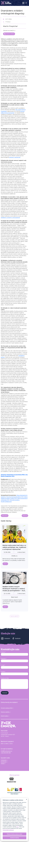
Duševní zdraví (9, 33)
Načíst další (14, 616)
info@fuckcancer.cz (6, 751)
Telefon (3, 671)
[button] (26, 3)
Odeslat (4, 693)
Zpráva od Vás (5, 678)
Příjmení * (3, 658)
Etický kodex (4, 716)
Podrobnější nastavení (8, 830)
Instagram (4, 760)
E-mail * (3, 665)
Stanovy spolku (5, 712)
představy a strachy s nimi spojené (10, 217)
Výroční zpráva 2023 (6, 708)
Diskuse (4, 515)
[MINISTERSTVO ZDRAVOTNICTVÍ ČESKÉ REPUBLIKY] (14, 791)
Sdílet (24, 515)
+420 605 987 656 (6, 752)
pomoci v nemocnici (14, 157)
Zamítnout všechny (14, 837)
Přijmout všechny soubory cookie (14, 834)
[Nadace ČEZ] (14, 779)
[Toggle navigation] (23, 3)
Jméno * (3, 652)
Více (4, 563)
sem (17, 826)
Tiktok (2, 763)
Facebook (3, 761)
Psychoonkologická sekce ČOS (15, 497)
